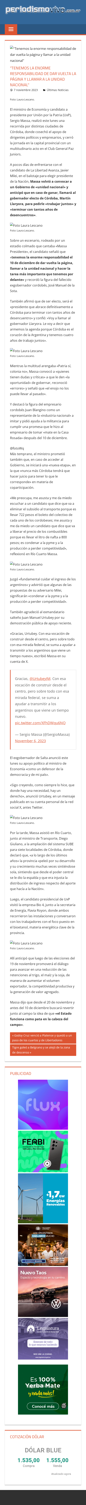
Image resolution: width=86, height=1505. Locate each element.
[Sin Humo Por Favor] (43, 1245)
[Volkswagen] (43, 1292)
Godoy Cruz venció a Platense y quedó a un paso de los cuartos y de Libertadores (42, 1037)
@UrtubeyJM (40, 678)
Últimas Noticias (58, 90)
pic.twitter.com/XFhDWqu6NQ (40, 722)
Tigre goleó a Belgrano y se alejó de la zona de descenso (41, 1049)
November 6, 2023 (30, 740)
